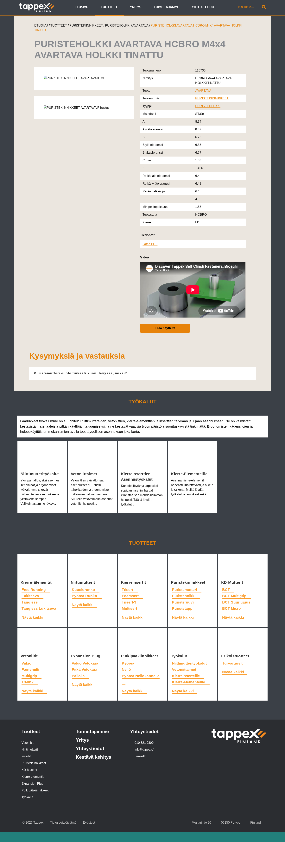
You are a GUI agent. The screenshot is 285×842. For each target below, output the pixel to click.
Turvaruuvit (233, 663)
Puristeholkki (184, 596)
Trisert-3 (129, 602)
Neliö (127, 669)
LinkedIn (140, 756)
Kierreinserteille (186, 676)
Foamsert (131, 596)
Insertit (26, 756)
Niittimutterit (83, 582)
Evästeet (89, 822)
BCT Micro (232, 608)
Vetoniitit (30, 656)
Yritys (82, 740)
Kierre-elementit (32, 776)
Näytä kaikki (32, 617)
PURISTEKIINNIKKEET (86, 25)
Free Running (34, 590)
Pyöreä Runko (85, 596)
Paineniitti (31, 669)
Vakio (27, 663)
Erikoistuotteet (235, 656)
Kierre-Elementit (37, 582)
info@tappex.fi (144, 749)
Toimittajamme (92, 731)
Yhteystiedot (90, 748)
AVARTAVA (140, 25)
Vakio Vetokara (85, 663)
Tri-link (28, 682)
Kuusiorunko (84, 590)
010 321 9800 (144, 742)
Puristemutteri (185, 590)
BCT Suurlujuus (236, 602)
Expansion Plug (86, 656)
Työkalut (179, 656)
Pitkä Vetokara (85, 669)
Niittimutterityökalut (40, 474)
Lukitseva (31, 596)
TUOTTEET (58, 25)
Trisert (128, 590)
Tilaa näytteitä (165, 328)
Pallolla (79, 676)
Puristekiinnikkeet (188, 582)
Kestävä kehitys (93, 757)
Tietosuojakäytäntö (63, 822)
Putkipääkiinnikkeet (140, 656)
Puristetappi (183, 608)
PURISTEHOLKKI (118, 25)
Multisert (130, 608)
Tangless (30, 602)
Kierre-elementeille (190, 474)
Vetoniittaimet (84, 474)
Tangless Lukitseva (39, 608)
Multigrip (30, 676)
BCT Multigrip (234, 596)
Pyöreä (128, 663)
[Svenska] (229, 7)
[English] (225, 7)
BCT (226, 590)
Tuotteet (142, 543)
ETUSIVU (41, 25)
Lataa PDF (149, 244)
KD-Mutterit (232, 582)
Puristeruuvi (183, 602)
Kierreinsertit (134, 582)
